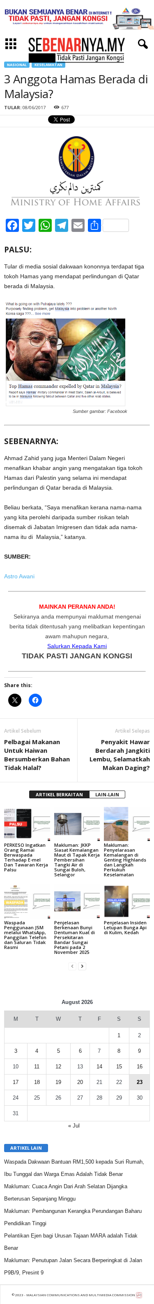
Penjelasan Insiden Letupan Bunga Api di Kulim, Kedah (125, 927)
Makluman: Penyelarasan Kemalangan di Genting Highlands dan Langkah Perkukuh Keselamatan (125, 860)
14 (99, 1066)
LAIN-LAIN (107, 794)
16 (140, 1066)
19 (58, 1082)
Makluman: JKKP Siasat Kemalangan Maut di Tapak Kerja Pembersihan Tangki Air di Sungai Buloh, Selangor (77, 860)
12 (58, 1066)
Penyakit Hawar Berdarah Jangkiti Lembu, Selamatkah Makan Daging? (120, 755)
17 (15, 1082)
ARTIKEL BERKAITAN (59, 794)
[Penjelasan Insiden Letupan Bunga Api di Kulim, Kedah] (127, 901)
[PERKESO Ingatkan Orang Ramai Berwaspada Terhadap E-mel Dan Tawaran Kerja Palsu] (27, 824)
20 (80, 1082)
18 (37, 1082)
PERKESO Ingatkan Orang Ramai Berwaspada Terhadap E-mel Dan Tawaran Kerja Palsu (26, 857)
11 (36, 1066)
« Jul (74, 1126)
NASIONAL (17, 64)
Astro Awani (19, 576)
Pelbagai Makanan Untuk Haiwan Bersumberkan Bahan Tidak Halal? (37, 755)
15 (119, 1066)
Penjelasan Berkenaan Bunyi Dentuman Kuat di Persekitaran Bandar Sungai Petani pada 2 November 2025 (74, 937)
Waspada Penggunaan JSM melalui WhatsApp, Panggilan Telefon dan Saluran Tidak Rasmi (25, 934)
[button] (141, 44)
